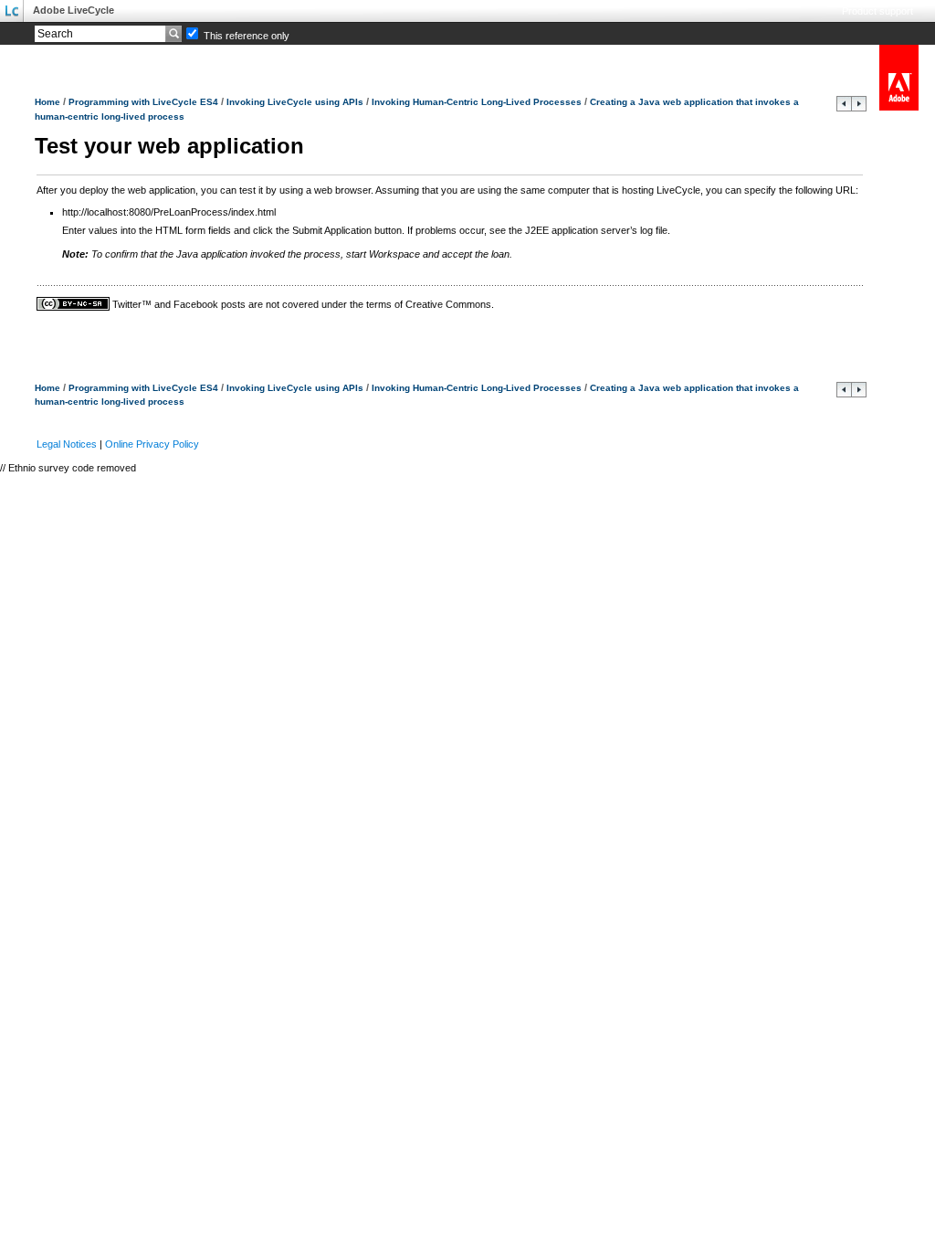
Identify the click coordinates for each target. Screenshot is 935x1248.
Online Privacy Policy (152, 444)
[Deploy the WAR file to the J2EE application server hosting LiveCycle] (844, 107)
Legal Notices (67, 444)
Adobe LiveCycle (73, 10)
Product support (877, 10)
